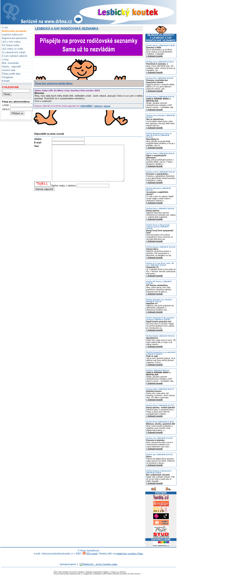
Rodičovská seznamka (13, 31)
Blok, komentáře (10, 63)
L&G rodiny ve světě (12, 48)
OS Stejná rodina (10, 45)
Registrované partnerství (14, 38)
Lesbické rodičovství (12, 34)
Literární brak (8, 70)
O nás (4, 27)
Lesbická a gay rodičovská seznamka (66, 28)
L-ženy (5, 59)
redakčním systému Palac (129, 553)
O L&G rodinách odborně (14, 56)
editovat (98, 106)
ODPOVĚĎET (86, 106)
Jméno (38, 139)
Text (36, 146)
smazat (107, 106)
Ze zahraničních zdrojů (13, 52)
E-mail (37, 142)
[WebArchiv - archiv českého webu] (98, 564)
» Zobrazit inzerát (154, 56)
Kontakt (5, 81)
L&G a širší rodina (10, 41)
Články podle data (10, 73)
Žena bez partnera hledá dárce (54, 83)
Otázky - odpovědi (11, 66)
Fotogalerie (7, 77)
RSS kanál (91, 553)
